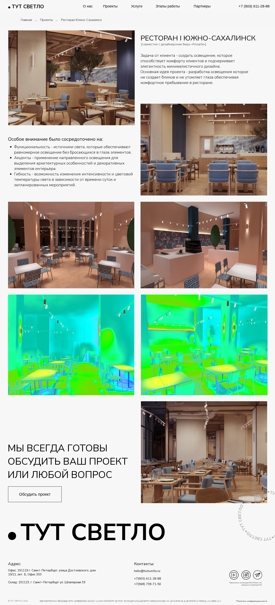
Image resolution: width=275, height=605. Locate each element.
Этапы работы (168, 6)
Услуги (136, 6)
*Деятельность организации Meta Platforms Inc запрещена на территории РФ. (245, 584)
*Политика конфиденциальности (251, 601)
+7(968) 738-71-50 (147, 584)
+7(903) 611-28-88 (147, 579)
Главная (26, 20)
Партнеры (202, 6)
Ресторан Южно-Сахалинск (81, 20)
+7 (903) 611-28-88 (254, 6)
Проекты (110, 6)
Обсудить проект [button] (35, 494)
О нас (88, 6)
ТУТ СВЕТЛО (28, 6)
